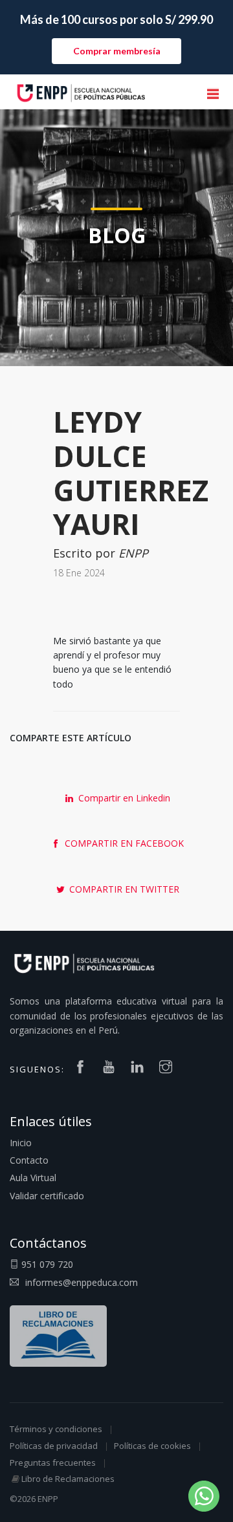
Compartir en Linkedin (123, 798)
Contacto (29, 1160)
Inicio (21, 1142)
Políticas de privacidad (54, 1445)
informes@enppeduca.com (81, 1282)
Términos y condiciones (56, 1429)
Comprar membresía (117, 50)
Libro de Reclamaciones (68, 1478)
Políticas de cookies (152, 1445)
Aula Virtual (33, 1177)
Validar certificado (47, 1196)
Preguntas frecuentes (53, 1462)
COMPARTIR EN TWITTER (123, 889)
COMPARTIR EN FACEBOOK (123, 843)
